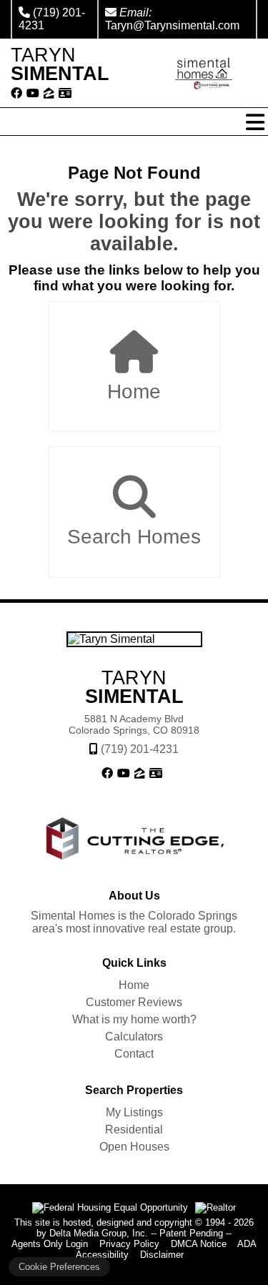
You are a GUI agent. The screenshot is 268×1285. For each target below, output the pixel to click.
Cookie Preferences (59, 1266)
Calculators (134, 1036)
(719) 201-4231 (140, 749)
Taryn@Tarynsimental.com (172, 25)
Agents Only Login (49, 1244)
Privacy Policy (129, 1244)
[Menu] (255, 122)
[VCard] (65, 93)
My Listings (134, 1112)
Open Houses (134, 1147)
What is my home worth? (134, 1019)
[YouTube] (32, 93)
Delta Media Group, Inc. (98, 1233)
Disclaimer (162, 1254)
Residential (134, 1129)
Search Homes (134, 537)
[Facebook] (16, 93)
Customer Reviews (134, 1002)
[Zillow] (49, 93)
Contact (134, 1054)
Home (134, 391)
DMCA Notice (199, 1244)
